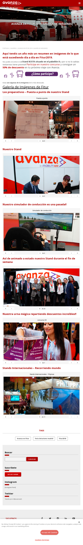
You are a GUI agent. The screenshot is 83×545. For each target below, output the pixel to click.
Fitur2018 (62, 438)
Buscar (33, 459)
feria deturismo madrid (44, 438)
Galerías (42, 19)
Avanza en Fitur (23, 438)
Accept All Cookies (49, 532)
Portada (6, 48)
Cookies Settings (42, 540)
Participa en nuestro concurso (43, 64)
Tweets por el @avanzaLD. (13, 499)
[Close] (79, 522)
